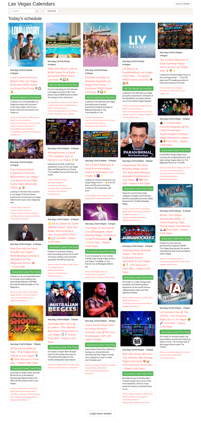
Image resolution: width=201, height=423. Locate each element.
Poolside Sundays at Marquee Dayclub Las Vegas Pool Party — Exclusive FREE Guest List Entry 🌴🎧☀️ (98, 84)
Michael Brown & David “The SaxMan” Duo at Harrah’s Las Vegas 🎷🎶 (63, 156)
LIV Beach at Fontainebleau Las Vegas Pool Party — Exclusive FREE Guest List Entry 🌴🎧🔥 (137, 76)
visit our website (183, 4)
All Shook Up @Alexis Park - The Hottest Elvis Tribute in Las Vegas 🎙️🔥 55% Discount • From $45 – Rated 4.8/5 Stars (24, 355)
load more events (101, 413)
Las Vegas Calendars (31, 4)
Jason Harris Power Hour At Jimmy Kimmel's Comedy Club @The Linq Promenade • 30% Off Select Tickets (100, 332)
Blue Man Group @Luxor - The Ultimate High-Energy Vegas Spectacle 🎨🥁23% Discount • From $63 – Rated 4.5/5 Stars (137, 361)
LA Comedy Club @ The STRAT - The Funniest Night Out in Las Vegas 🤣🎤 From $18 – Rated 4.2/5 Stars (175, 319)
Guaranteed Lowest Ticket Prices (26, 368)
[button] (37, 11)
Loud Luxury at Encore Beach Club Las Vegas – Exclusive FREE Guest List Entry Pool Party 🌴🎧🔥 (25, 84)
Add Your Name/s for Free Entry (26, 97)
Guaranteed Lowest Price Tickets (26, 271)
